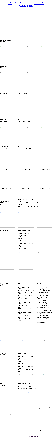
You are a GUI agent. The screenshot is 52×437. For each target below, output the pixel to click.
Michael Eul (26, 5)
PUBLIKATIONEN (39, 4)
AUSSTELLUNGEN (38, 2)
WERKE (10, 2)
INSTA (10, 4)
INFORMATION (18, 2)
